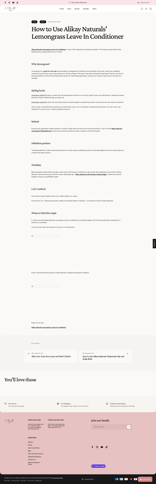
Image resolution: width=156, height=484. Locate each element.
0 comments (37, 343)
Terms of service (30, 480)
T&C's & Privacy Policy (35, 454)
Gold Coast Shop (34, 448)
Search (30, 442)
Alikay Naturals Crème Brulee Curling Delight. (91, 174)
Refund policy (23, 480)
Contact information (15, 480)
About (30, 445)
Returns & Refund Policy (34, 463)
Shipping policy (38, 480)
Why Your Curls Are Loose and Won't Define (51, 356)
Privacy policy (7, 480)
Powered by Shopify (58, 478)
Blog (29, 451)
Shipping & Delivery (34, 457)
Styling (43, 21)
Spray (34, 21)
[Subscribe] (129, 427)
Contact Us (32, 459)
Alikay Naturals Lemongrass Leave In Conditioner (48, 49)
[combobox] (145, 2)
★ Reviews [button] (154, 243)
